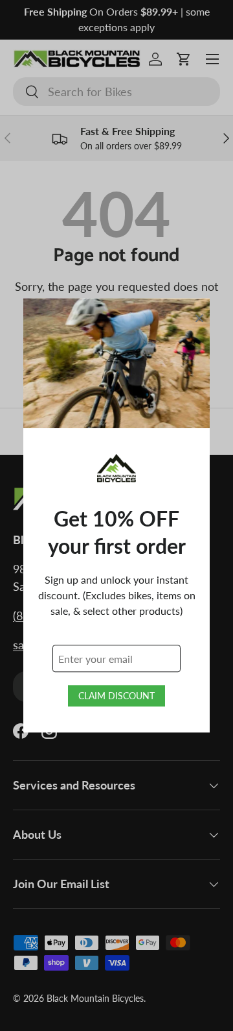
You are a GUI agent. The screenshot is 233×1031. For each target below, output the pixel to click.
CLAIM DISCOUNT (116, 696)
